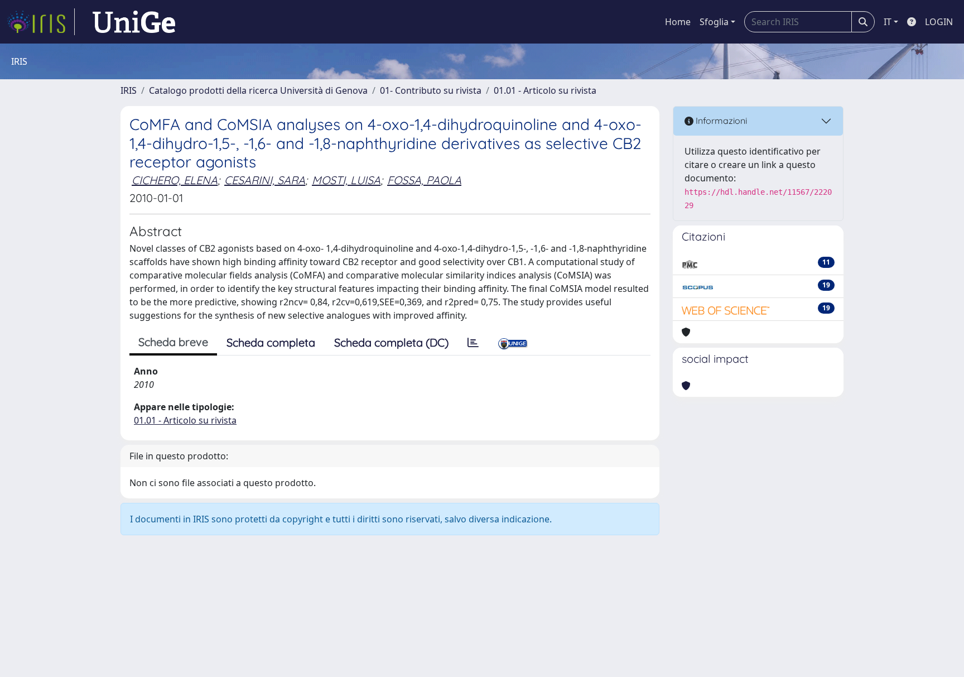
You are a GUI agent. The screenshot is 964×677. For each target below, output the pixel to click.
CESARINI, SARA (264, 180)
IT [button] (887, 22)
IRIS (128, 90)
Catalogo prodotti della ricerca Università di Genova (258, 90)
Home (678, 22)
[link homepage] (41, 21)
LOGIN (939, 22)
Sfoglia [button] (714, 22)
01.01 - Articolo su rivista (545, 90)
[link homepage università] (134, 21)
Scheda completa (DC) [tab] (391, 342)
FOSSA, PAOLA (424, 180)
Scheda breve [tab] (173, 342)
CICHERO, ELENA (175, 180)
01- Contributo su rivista (430, 90)
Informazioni (720, 120)
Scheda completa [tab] (270, 342)
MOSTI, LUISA (346, 180)
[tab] (473, 342)
